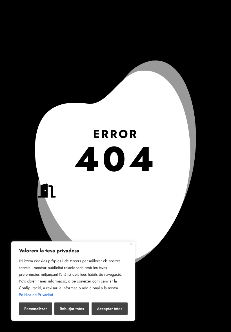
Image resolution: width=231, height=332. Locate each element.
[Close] (131, 244)
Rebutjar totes (72, 308)
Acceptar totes (109, 308)
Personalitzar (35, 308)
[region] (73, 281)
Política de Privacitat (36, 294)
